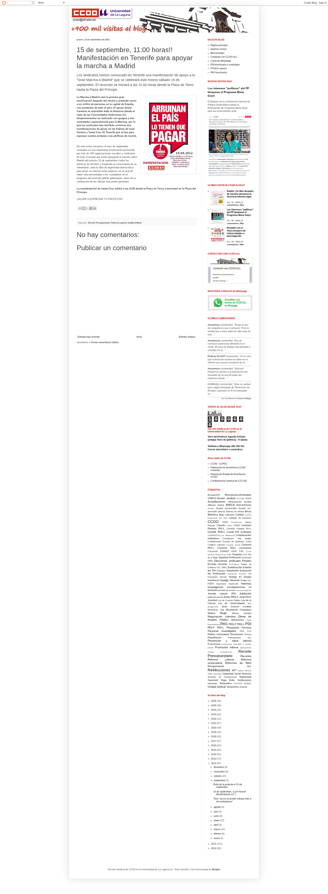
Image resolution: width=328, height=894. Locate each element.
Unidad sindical (134, 223)
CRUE (234, 551)
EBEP (210, 561)
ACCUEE (240, 498)
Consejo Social (233, 545)
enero (217, 838)
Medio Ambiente (230, 606)
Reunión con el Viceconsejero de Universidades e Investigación (236, 232)
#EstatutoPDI (214, 495)
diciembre (219, 767)
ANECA (230, 504)
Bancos (221, 511)
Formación (213, 577)
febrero (218, 833)
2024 (214, 710)
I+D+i (211, 583)
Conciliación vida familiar (237, 538)
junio (216, 816)
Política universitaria (218, 634)
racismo (211, 652)
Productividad (214, 644)
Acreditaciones (216, 501)
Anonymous (214, 325)
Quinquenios (245, 648)
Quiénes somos (219, 49)
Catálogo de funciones (240, 518)
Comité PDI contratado (239, 532)
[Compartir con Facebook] (91, 208)
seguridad (217, 674)
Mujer (223, 613)
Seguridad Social (232, 673)
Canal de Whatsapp (221, 61)
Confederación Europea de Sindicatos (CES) (229, 541)
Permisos (246, 627)
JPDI (233, 593)
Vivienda (243, 687)
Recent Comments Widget (240, 398)
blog (221, 514)
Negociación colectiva (222, 616)
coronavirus (245, 548)
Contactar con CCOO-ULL (224, 57)
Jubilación (245, 593)
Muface (211, 613)
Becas (248, 511)
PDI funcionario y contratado (225, 64)
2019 (214, 732)
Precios (247, 634)
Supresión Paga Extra (221, 680)
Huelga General (229, 580)
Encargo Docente (217, 564)
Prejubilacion (214, 637)
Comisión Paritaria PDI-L (239, 528)
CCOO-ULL (214, 384)
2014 (214, 754)
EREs (224, 567)
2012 (214, 763)
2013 (214, 758)
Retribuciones (219, 670)
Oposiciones (237, 620)
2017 (214, 741)
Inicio (139, 337)
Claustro (221, 525)
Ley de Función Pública (229, 600)
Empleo (246, 560)
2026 (214, 701)
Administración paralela (240, 502)
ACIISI (248, 498)
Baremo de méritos (235, 511)
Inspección (234, 584)
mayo (217, 820)
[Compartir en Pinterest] (95, 208)
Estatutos (221, 570)
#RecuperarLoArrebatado (238, 495)
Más (242, 205)
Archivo (211, 508)
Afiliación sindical (216, 505)
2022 (214, 718)
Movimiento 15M (216, 610)
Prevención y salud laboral (229, 640)
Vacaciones (233, 687)
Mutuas (235, 613)
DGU (245, 555)
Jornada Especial (243, 590)
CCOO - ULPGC (219, 463)
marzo (217, 829)
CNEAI (236, 525)
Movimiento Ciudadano (238, 609)
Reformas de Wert (238, 662)
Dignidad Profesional (230, 557)
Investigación (215, 587)
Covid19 (224, 551)
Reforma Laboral (118, 223)
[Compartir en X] (87, 208)
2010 (214, 848)
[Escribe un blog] (84, 208)
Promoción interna (226, 647)
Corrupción (213, 551)
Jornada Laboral (218, 593)
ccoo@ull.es (236, 449)
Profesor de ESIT (217, 356)
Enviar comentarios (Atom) (105, 342)
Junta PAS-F (230, 596)
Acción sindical (226, 498)
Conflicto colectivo (216, 545)
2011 (214, 843)
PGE (242, 631)
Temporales (225, 683)
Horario (223, 577)
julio (216, 811)
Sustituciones (244, 680)
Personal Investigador (222, 630)
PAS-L (240, 624)
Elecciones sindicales (227, 560)
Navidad (247, 613)
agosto (217, 807)
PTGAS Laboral (219, 68)
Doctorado (246, 557)
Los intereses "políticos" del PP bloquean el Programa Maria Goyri (228, 92)
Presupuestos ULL (239, 637)
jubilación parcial (215, 597)
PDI (248, 624)
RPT (234, 670)
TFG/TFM (238, 683)
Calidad (240, 514)
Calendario (230, 515)
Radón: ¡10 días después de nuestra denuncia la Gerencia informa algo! (240, 194)
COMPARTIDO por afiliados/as (221, 535)
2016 (214, 745)
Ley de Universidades (231, 603)
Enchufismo (234, 564)
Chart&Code (236, 522)
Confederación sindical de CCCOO (229, 481)
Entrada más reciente (89, 337)
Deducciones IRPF (223, 555)
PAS (224, 624)
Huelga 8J (235, 577)
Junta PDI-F (245, 597)
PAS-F (232, 624)
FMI (249, 574)
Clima (229, 525)
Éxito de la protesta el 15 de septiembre (227, 785)
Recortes (245, 656)
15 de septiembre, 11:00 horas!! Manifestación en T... (229, 793)
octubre (218, 776)
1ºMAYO (212, 498)
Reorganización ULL (229, 666)
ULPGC (247, 683)
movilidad (247, 606)
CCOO (213, 522)
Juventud (212, 600)
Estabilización (235, 567)
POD (249, 631)
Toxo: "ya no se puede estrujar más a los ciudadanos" (232, 800)
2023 (214, 714)
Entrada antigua (187, 337)
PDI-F (211, 627)
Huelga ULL (245, 580)
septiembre (220, 780)
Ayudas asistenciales (226, 508)
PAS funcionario (219, 72)
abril (216, 825)
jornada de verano (226, 590)
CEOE (225, 522)
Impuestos (221, 584)
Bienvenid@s (217, 53)
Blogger (216, 869)
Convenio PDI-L (226, 548)
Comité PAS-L (216, 531)
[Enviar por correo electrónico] (80, 208)
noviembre (219, 771)
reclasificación (226, 652)
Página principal (219, 45)
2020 (214, 727)
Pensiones (233, 627)
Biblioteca (213, 514)
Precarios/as (236, 634)
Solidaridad (245, 677)
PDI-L (220, 627)
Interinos (246, 583)
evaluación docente (237, 574)
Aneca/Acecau (243, 505)
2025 (214, 705)
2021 (214, 723)
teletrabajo (212, 683)
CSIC (241, 551)
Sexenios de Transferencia (222, 677)
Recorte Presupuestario (99, 223)
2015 (214, 750)
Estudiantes (233, 570)
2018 (214, 736)
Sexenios (246, 673)
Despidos (237, 554)
